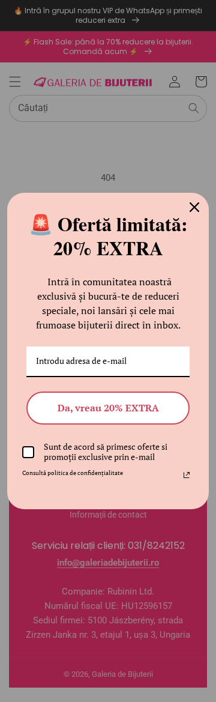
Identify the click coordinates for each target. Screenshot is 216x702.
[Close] (194, 207)
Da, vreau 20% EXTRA (108, 407)
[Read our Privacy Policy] (186, 475)
